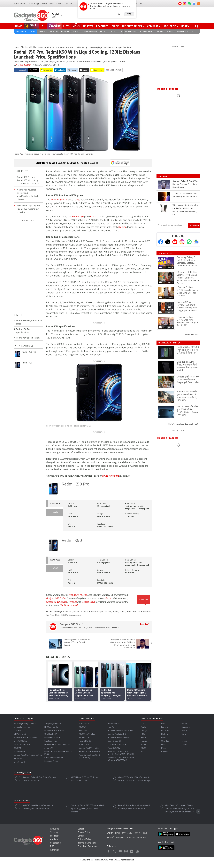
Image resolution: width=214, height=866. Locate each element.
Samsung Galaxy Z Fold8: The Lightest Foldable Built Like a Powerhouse (185, 184)
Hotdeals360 (146, 32)
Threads (73, 601)
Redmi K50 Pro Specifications (68, 615)
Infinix (143, 745)
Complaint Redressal (87, 846)
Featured (163, 176)
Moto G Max (84, 745)
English (110, 833)
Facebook (51, 601)
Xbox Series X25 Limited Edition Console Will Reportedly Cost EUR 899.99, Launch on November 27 (179, 808)
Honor (143, 738)
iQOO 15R (18, 759)
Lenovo (164, 727)
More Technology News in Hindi (182, 423)
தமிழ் (130, 833)
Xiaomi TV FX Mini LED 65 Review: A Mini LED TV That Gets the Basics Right (134, 779)
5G (192, 32)
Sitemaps (55, 832)
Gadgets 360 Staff (23, 65)
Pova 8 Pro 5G (85, 741)
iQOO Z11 (83, 727)
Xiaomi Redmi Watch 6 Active (120, 731)
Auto (66, 26)
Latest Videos (165, 253)
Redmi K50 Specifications (100, 612)
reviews (83, 594)
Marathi (138, 4)
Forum (108, 598)
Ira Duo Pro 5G (114, 724)
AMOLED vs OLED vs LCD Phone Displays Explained (85, 779)
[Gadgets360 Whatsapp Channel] (189, 241)
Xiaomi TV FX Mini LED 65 (118, 738)
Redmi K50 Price (81, 612)
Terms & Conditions (87, 843)
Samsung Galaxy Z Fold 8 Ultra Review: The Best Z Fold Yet (39, 779)
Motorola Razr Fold (22, 727)
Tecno (184, 741)
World (24, 4)
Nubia (163, 738)
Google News (88, 601)
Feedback (54, 836)
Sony (184, 734)
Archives (54, 839)
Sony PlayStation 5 (52, 724)
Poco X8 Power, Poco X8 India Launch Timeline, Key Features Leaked (134, 807)
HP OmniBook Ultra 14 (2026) (57, 745)
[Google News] (196, 241)
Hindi (117, 833)
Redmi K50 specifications (28, 337)
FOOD (60, 4)
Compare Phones (52, 761)
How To (65, 32)
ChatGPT (17, 731)
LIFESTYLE (69, 4)
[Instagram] (181, 241)
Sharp (184, 731)
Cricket (53, 4)
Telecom (54, 32)
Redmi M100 (84, 731)
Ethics (81, 836)
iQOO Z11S (84, 738)
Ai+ (142, 724)
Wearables (182, 32)
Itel (142, 752)
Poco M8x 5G (84, 724)
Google (144, 731)
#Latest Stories (22, 801)
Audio (113, 32)
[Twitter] (167, 241)
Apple (143, 727)
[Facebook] (160, 241)
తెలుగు (137, 833)
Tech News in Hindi (168, 342)
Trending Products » (168, 89)
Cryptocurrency (51, 741)
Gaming (75, 32)
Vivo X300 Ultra (20, 741)
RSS (52, 846)
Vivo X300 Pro (20, 752)
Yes (129, 14)
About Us (54, 829)
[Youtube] (174, 241)
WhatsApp (62, 601)
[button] (148, 680)
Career (81, 829)
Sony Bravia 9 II (114, 741)
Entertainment (90, 32)
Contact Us (55, 843)
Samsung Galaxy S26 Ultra (25, 724)
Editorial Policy (84, 839)
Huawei (144, 741)
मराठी (145, 833)
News (76, 26)
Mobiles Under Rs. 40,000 (25, 738)
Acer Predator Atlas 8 (117, 745)
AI (43, 26)
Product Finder (132, 26)
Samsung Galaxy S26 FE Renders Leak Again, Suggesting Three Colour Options (87, 808)
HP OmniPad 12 (51, 727)
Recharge (169, 26)
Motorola (165, 731)
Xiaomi (122, 227)
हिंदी (38, 4)
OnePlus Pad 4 (50, 734)
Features (102, 26)
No (119, 14)
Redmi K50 (78, 216)
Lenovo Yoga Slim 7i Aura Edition (28, 755)
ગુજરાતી (110, 838)
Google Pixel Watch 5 (117, 734)
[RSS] (198, 3)
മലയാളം (120, 838)
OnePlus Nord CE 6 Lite (54, 731)
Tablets (159, 32)
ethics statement (110, 475)
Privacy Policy (84, 832)
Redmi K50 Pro (59, 199)
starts (77, 199)
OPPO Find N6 (20, 734)
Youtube (120, 850)
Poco (163, 748)
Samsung (186, 727)
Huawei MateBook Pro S (89, 752)
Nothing (164, 734)
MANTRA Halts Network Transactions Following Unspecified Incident (38, 807)
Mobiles (43, 32)
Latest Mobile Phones (53, 758)
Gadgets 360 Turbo (56, 598)
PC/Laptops (130, 32)
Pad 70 (111, 727)
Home (18, 26)
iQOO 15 (17, 748)
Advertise (54, 850)
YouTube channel (69, 605)
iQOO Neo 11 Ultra (87, 734)
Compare (153, 26)
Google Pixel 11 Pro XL (88, 748)
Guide (115, 26)
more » (115, 628)
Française (141, 838)
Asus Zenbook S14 (22, 745)
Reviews (88, 26)
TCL (183, 738)
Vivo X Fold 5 (19, 762)
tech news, (74, 594)
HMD (143, 734)
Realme (164, 752)
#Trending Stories (22, 773)
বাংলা (123, 833)
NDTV (16, 4)
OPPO (164, 745)
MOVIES (44, 4)
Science (170, 32)
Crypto (103, 32)
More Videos (191, 334)
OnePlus (165, 741)
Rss (137, 850)
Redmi (115, 612)
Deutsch (131, 838)
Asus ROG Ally (114, 748)
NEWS (55, 512)
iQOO (143, 748)
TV (121, 32)
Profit (32, 4)
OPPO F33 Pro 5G (52, 738)
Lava (163, 724)
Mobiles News (36, 47)
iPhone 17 (48, 748)
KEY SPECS (55, 504)
